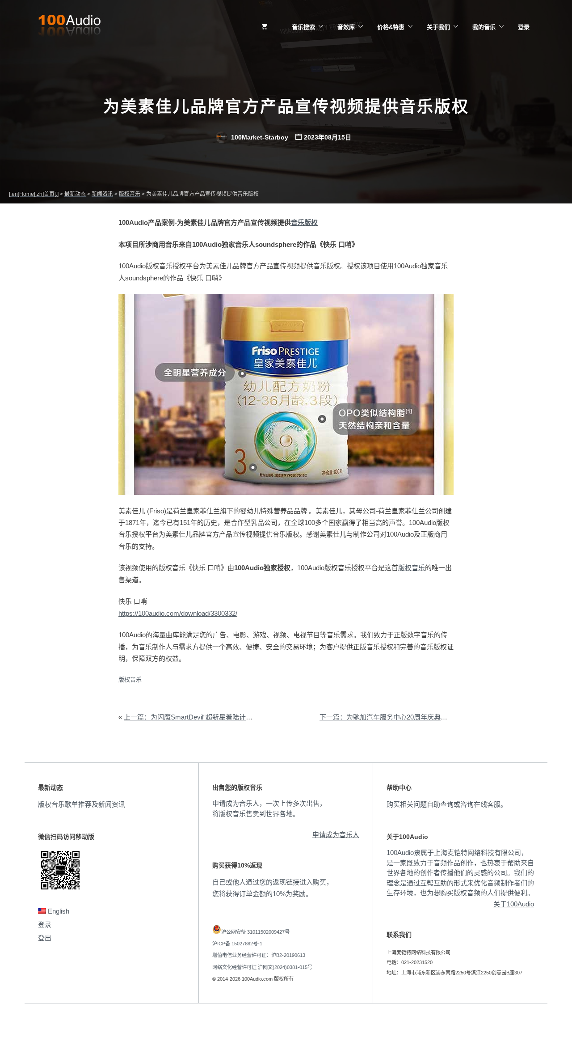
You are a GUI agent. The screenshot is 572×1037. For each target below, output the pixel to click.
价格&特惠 (390, 27)
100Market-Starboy (258, 137)
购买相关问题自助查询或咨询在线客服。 (447, 804)
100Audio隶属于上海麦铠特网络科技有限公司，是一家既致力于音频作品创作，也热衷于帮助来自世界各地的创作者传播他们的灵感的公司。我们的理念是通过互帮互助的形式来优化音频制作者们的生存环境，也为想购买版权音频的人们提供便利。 (460, 873)
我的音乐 (484, 27)
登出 (44, 938)
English (57, 911)
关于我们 (438, 27)
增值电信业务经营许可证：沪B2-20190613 (258, 955)
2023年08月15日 (327, 137)
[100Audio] (69, 27)
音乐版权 (304, 222)
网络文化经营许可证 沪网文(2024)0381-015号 (262, 967)
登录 (524, 27)
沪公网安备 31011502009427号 (255, 932)
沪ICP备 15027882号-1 (237, 943)
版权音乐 (411, 567)
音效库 (346, 27)
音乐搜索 (303, 27)
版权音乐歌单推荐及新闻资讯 (81, 804)
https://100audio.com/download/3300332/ (177, 613)
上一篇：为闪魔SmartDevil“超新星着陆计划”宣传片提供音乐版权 (219, 717)
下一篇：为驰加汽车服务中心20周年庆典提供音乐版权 (400, 717)
